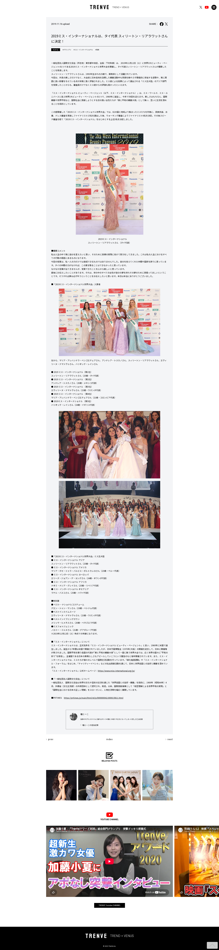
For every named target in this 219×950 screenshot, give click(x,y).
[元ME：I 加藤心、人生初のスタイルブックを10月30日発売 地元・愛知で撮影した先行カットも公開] (157, 785)
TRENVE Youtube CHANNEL (110, 905)
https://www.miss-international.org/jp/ (116, 670)
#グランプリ (67, 50)
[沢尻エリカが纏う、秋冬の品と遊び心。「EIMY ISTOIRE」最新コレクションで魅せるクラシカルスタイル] (61, 785)
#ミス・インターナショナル (83, 50)
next (170, 739)
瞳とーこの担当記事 (90, 725)
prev (50, 739)
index (109, 739)
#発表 (97, 50)
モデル (55, 49)
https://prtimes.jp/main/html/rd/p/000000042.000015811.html (93, 697)
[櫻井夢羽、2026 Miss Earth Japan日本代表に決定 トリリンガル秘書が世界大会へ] (125, 785)
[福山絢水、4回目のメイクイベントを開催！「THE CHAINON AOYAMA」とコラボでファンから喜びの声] (93, 785)
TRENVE (109, 7)
